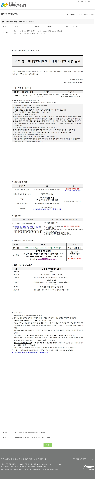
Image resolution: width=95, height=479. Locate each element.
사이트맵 (90, 2)
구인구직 (79, 14)
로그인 (77, 2)
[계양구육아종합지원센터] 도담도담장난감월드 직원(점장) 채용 (32, 437)
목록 (47, 445)
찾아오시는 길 (42, 459)
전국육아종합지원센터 (79, 459)
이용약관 (17, 459)
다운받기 (59, 31)
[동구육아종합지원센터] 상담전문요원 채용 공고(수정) (29, 432)
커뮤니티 (72, 14)
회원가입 (83, 2)
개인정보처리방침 (6, 459)
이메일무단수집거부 (29, 459)
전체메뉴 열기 (89, 4)
